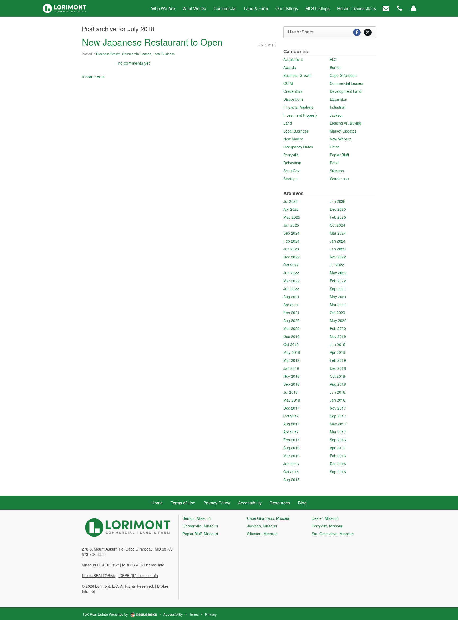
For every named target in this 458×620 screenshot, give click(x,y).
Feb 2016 (338, 455)
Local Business (164, 53)
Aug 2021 (291, 296)
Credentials (292, 91)
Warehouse (339, 178)
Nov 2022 (338, 257)
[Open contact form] (386, 8)
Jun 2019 (337, 344)
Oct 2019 (291, 344)
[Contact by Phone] (399, 8)
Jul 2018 (290, 392)
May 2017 (338, 423)
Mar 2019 (291, 360)
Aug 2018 (338, 384)
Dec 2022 (291, 257)
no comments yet (134, 63)
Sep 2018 (291, 384)
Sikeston (337, 170)
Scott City (291, 170)
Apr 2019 (337, 352)
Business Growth (108, 53)
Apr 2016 (337, 447)
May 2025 (291, 217)
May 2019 (291, 352)
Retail (334, 162)
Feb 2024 (291, 241)
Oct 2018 (337, 376)
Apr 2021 (291, 304)
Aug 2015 (291, 479)
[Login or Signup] (413, 8)
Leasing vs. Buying (345, 123)
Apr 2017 (291, 431)
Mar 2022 (291, 280)
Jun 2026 (337, 201)
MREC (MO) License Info (143, 565)
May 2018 (291, 400)
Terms (194, 614)
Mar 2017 (338, 431)
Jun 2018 (337, 392)
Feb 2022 (338, 280)
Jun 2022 (291, 272)
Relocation (292, 162)
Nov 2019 (338, 336)
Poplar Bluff (339, 154)
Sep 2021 (338, 288)
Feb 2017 (291, 439)
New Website (341, 139)
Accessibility (173, 614)
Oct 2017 (291, 416)
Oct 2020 (337, 312)
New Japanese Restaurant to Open (152, 41)
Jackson (337, 115)
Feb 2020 (338, 328)
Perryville (291, 154)
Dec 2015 (338, 463)
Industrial (337, 107)
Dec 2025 (338, 209)
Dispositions (293, 99)
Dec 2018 (338, 368)
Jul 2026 (290, 201)
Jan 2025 (291, 225)
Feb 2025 (338, 217)
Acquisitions (293, 59)
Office (335, 146)
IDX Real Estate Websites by (106, 614)
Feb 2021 (291, 312)
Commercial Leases (136, 53)
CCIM (288, 83)
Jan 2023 (337, 249)
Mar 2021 (338, 304)
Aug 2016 (291, 447)
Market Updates (343, 131)
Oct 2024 (337, 225)
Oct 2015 (291, 471)
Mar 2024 (338, 233)
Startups (290, 178)
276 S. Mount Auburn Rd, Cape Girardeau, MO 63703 (127, 549)
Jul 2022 (337, 264)
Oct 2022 (291, 264)
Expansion (338, 99)
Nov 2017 (338, 408)
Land (287, 123)
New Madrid (293, 139)
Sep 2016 (338, 439)
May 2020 (338, 320)
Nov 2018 (291, 376)
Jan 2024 (337, 241)
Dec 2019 (291, 336)
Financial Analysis (298, 107)
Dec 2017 (291, 408)
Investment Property (300, 115)
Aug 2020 (291, 320)
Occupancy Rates (298, 146)
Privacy (211, 614)
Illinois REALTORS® (98, 575)
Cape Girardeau (343, 75)
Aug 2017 (291, 423)
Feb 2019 (338, 360)
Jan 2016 (291, 463)
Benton (336, 67)
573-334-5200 (94, 554)
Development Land (346, 91)
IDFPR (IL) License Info (138, 575)
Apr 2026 (291, 209)
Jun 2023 (291, 249)
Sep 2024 (291, 233)
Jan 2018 (337, 400)
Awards (289, 67)
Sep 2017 (338, 416)
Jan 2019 (291, 368)
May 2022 (338, 272)
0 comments (93, 77)
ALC (333, 59)
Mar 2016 (291, 455)
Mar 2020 (291, 328)
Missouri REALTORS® (100, 565)
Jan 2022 (291, 288)
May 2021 (338, 296)
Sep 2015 (338, 471)
